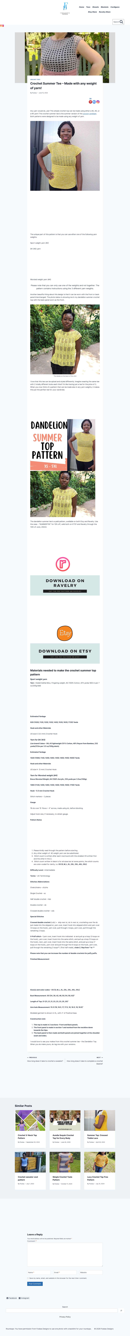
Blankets (104, 7)
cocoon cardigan (89, 114)
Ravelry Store (104, 12)
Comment (32, 1241)
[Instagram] (98, 100)
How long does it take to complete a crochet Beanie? (85, 1061)
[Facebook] (94, 100)
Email (57, 1272)
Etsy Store (92, 12)
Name (31, 1272)
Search (65, 1307)
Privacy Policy (65, 1317)
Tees (88, 7)
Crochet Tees (35, 79)
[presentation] (30, 1120)
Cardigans (115, 7)
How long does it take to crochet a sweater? (45, 1059)
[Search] (121, 1310)
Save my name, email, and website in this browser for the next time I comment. (58, 1278)
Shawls (95, 7)
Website (83, 1272)
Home (81, 7)
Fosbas (34, 93)
